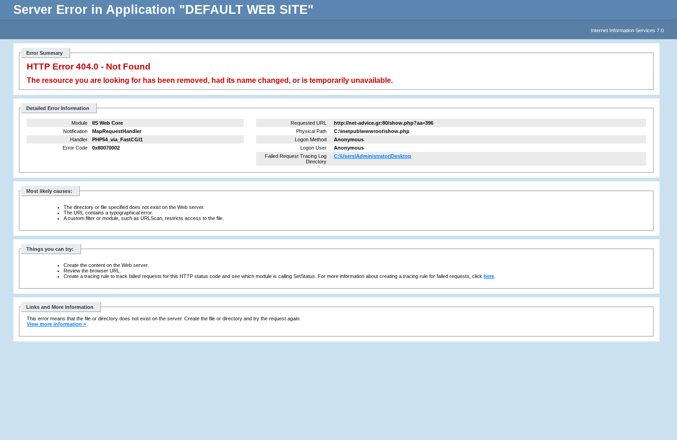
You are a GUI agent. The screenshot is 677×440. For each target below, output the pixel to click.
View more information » (56, 324)
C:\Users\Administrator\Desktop (372, 156)
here (489, 276)
